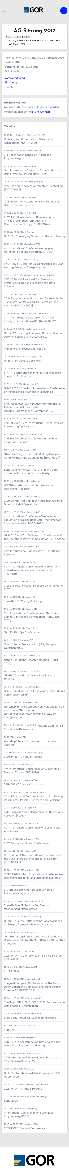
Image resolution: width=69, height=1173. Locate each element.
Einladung (11, 82)
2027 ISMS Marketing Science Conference (30, 1017)
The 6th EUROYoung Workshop (23, 601)
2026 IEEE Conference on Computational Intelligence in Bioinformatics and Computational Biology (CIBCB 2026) (29, 221)
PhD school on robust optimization (25, 348)
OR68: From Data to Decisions (22, 360)
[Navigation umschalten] (4, 11)
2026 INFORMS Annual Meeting (23, 756)
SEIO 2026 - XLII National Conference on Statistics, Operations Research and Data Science (29, 283)
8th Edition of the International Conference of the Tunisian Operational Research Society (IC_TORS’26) (33, 859)
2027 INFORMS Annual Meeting (23, 1088)
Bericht (9, 87)
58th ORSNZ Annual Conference (24, 784)
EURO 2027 (11, 1029)
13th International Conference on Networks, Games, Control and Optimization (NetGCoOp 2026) (31, 617)
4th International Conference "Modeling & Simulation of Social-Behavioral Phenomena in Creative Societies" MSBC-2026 (33, 520)
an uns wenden (40, 111)
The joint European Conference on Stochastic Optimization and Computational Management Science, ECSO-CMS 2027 (32, 987)
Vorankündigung (15, 78)
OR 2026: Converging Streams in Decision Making (34, 236)
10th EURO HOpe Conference (22, 632)
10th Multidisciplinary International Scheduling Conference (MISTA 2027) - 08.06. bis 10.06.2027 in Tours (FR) (34, 940)
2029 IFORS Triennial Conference (24, 1128)
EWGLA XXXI (11, 971)
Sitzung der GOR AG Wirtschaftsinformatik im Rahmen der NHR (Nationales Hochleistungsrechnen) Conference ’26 (32, 407)
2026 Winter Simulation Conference (26, 843)
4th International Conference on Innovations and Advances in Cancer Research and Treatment (32, 570)
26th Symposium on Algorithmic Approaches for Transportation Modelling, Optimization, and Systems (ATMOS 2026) (34, 302)
